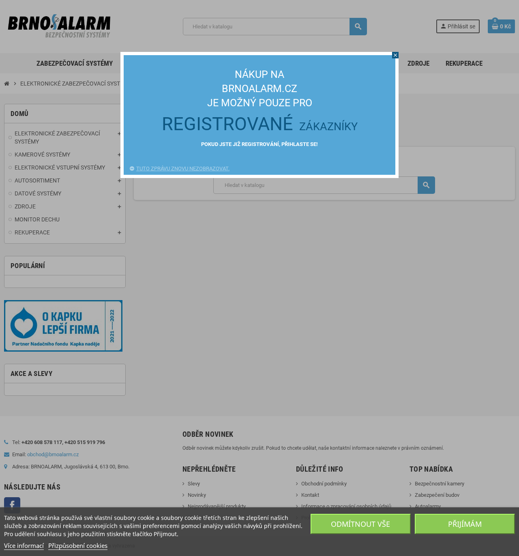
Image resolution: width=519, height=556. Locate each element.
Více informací (24, 545)
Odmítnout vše (360, 524)
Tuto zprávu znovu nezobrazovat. (182, 168)
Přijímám (465, 524)
